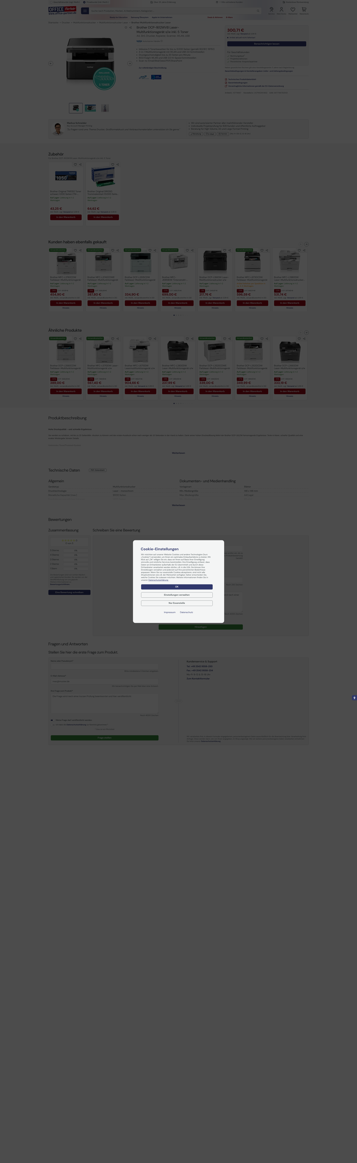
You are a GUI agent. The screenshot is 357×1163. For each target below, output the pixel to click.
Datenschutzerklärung (158, 580)
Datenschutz (186, 612)
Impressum (169, 612)
